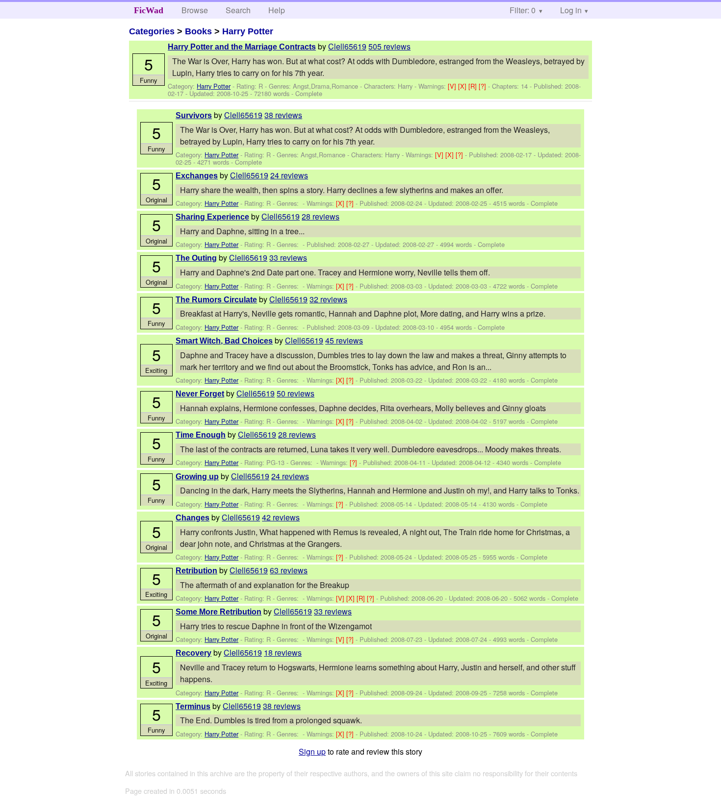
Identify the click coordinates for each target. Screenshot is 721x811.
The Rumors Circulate (216, 299)
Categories (152, 31)
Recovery (193, 653)
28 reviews (320, 216)
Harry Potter (247, 31)
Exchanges (197, 176)
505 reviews (389, 46)
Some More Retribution (218, 612)
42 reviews (281, 517)
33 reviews (288, 257)
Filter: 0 (523, 10)
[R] (473, 86)
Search (238, 10)
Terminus (193, 706)
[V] (453, 86)
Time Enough (201, 435)
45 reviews (344, 340)
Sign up (312, 751)
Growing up (197, 476)
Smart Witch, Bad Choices (224, 341)
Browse (194, 10)
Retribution (196, 570)
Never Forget (200, 394)
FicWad (148, 10)
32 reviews (328, 299)
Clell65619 (347, 46)
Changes (192, 518)
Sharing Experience (212, 217)
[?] (483, 86)
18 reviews (283, 652)
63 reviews (289, 570)
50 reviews (295, 393)
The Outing (196, 258)
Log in (571, 10)
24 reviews (289, 175)
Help (276, 10)
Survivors (194, 115)
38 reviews (283, 115)
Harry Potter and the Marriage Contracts (242, 47)
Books (198, 31)
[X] (463, 86)
